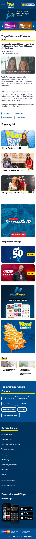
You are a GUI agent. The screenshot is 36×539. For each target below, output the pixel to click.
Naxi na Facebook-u (8, 480)
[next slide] (33, 26)
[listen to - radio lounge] (25, 25)
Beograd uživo (6, 439)
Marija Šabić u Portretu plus (14, 193)
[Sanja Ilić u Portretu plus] (18, 161)
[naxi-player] (18, 302)
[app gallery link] (26, 518)
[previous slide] (2, 26)
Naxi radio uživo (8, 398)
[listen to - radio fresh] (10, 25)
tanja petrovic (20, 117)
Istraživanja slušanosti (9, 465)
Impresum (5, 469)
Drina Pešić (7, 113)
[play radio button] (28, 5)
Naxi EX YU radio (24, 404)
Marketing (5, 460)
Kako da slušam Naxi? (10, 415)
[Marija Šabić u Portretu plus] (18, 184)
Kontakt (4, 474)
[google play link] (26, 509)
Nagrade (22, 409)
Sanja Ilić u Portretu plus (12, 170)
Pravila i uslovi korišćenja (26, 531)
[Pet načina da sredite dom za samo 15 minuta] (9, 365)
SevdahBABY (7, 117)
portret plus (19, 113)
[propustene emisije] (18, 254)
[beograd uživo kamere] (18, 220)
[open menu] (3, 5)
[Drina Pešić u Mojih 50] (18, 139)
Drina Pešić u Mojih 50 (11, 148)
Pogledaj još (8, 124)
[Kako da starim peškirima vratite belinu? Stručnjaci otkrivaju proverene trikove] (27, 365)
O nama (4, 455)
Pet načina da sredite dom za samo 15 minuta (9, 370)
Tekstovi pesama (8, 409)
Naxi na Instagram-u (8, 485)
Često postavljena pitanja (10, 444)
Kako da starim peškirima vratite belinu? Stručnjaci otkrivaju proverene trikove (25, 371)
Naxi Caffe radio (8, 404)
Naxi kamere (23, 398)
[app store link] (26, 514)
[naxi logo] (11, 5)
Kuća (4, 357)
